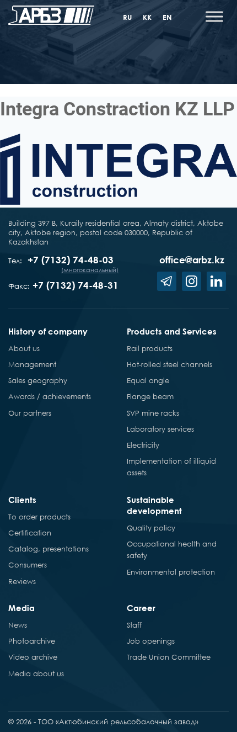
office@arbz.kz (191, 260)
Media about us (36, 673)
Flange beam (150, 396)
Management (32, 364)
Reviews (22, 581)
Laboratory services (160, 429)
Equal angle (148, 380)
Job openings (151, 640)
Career (141, 608)
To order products (39, 516)
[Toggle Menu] (214, 16)
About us (24, 348)
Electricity (143, 445)
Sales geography (37, 380)
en (167, 17)
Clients (22, 500)
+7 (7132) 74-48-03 (71, 260)
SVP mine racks (153, 413)
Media (21, 608)
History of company (48, 331)
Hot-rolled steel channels (169, 364)
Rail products (150, 348)
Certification (29, 532)
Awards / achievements (49, 396)
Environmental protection (171, 571)
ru (127, 17)
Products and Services (172, 331)
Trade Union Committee (169, 657)
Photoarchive (31, 640)
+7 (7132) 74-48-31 (75, 285)
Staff (134, 624)
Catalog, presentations (48, 548)
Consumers (27, 564)
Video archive (32, 657)
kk (147, 17)
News (17, 624)
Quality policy (151, 527)
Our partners (29, 413)
